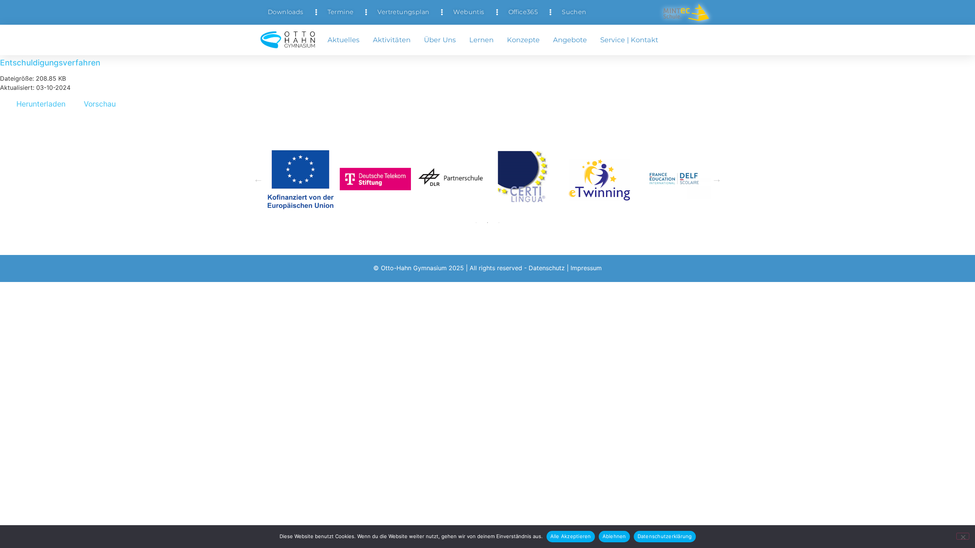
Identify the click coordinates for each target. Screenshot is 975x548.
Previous (258, 179)
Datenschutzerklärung (665, 536)
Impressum (586, 268)
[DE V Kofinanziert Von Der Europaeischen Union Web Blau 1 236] (300, 179)
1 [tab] (476, 222)
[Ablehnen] (962, 536)
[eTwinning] (600, 179)
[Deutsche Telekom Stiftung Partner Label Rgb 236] (375, 179)
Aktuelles (344, 40)
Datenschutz (547, 268)
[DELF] (675, 179)
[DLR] (450, 179)
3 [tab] (499, 222)
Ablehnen (614, 536)
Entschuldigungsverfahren (50, 62)
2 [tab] (487, 222)
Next (717, 179)
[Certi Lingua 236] (525, 179)
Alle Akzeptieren (570, 536)
